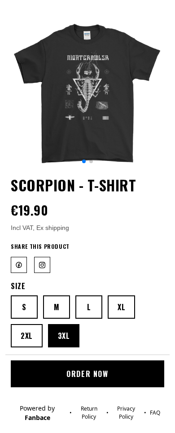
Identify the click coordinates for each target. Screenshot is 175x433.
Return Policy (89, 412)
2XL (27, 335)
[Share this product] (21, 265)
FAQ (155, 412)
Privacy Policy (126, 412)
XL (121, 307)
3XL (64, 335)
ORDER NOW (87, 373)
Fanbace (37, 417)
